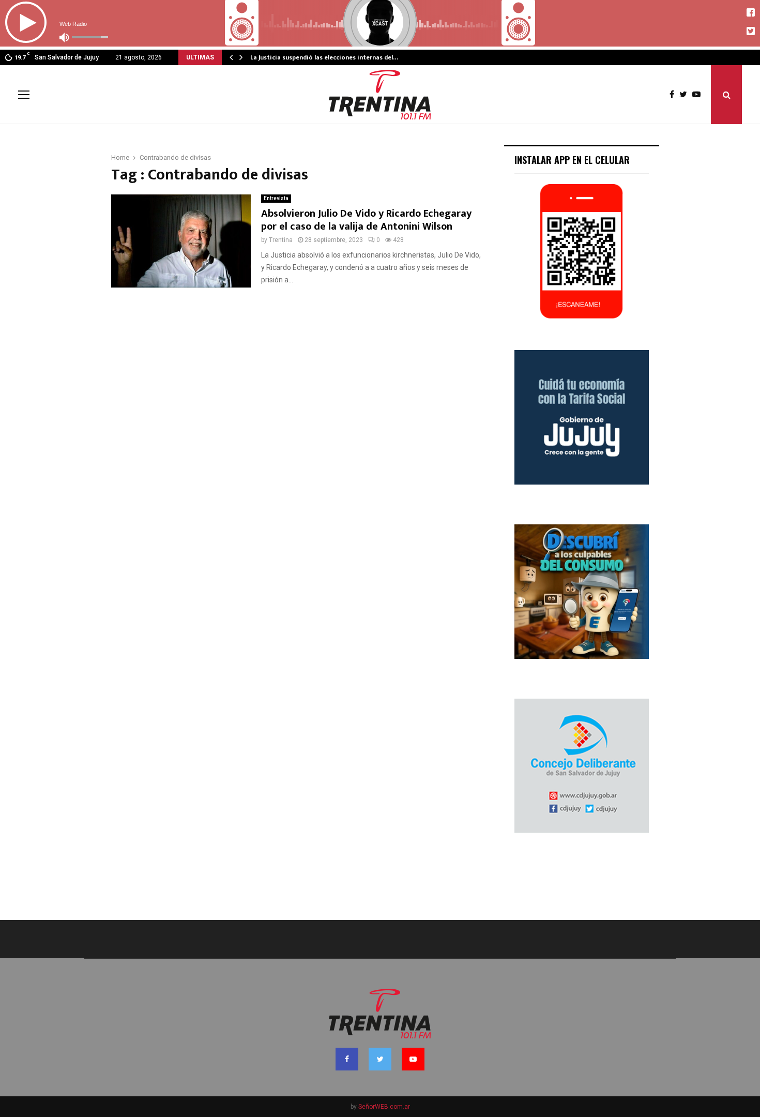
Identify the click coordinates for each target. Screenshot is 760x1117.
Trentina (281, 240)
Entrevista (276, 198)
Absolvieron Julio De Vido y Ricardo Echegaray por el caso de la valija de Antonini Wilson (366, 220)
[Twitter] (685, 94)
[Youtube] (699, 94)
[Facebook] (674, 94)
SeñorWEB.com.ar (384, 1106)
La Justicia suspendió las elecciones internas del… (324, 57)
